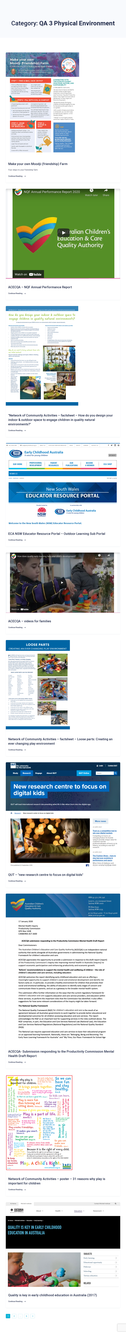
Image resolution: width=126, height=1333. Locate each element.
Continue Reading (15, 176)
